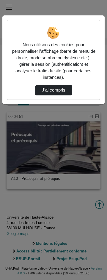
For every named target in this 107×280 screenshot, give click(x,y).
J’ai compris (53, 90)
